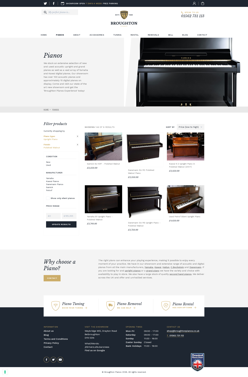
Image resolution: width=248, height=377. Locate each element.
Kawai (157, 267)
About (76, 35)
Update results (61, 224)
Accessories (97, 35)
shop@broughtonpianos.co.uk (183, 331)
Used (48, 165)
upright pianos (133, 270)
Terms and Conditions (56, 339)
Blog (185, 35)
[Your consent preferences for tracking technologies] (5, 372)
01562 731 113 (192, 16)
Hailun (165, 267)
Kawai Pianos (52, 181)
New (48, 162)
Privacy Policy (51, 343)
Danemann (195, 267)
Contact (202, 35)
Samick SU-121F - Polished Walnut (103, 164)
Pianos (60, 35)
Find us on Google (95, 350)
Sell (170, 35)
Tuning (117, 35)
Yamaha (50, 178)
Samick (49, 187)
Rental (135, 35)
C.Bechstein (177, 267)
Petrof (49, 190)
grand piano (152, 270)
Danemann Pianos (54, 184)
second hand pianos (180, 274)
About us (49, 331)
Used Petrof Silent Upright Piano (184, 216)
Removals (153, 35)
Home (44, 35)
